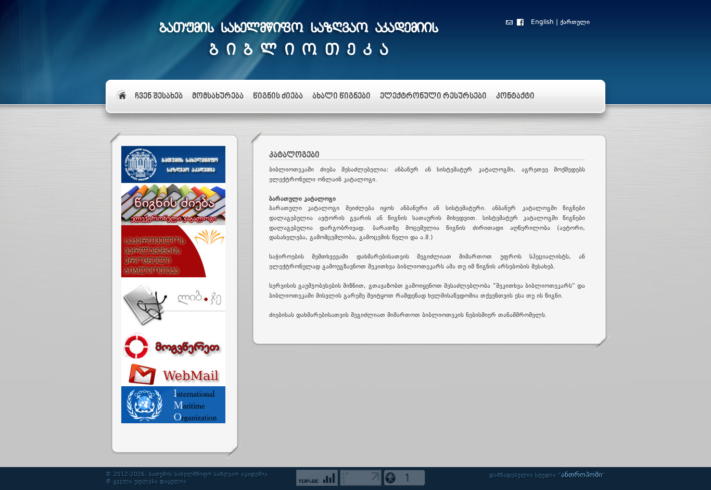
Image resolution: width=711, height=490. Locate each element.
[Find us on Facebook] (520, 24)
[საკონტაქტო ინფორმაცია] (509, 24)
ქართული (575, 22)
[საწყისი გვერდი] (121, 92)
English (542, 22)
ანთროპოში (581, 475)
